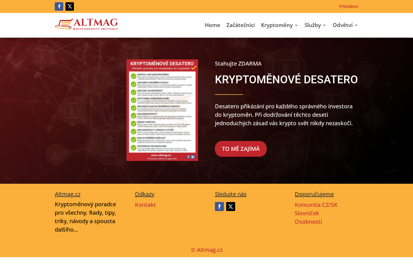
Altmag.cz (210, 250)
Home (212, 26)
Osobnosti (308, 221)
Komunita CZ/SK (316, 205)
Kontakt (145, 205)
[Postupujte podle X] (69, 6)
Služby (313, 26)
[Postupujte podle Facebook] (59, 6)
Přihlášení (348, 7)
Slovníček (307, 213)
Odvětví (343, 26)
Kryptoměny (277, 26)
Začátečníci (240, 26)
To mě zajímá (241, 149)
